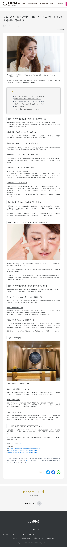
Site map (15, 538)
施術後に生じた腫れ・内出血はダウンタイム (27, 99)
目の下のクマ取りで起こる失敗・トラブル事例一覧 (29, 96)
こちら (19, 443)
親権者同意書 (26, 538)
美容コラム (51, 538)
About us (16, 535)
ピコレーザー (17, 26)
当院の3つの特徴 (19, 106)
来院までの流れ (32, 3)
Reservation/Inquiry (45, 535)
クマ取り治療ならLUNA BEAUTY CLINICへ (27, 109)
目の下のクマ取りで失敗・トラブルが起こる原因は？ (30, 101)
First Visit (6, 535)
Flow (23, 535)
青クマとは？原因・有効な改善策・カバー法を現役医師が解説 (24, 448)
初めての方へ (21, 3)
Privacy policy (59, 535)
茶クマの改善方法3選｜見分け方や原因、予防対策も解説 (22, 452)
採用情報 (60, 3)
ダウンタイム (7, 26)
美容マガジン (38, 538)
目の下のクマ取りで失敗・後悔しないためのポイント (30, 104)
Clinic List (32, 535)
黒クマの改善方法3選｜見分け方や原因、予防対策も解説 (22, 450)
